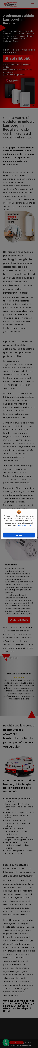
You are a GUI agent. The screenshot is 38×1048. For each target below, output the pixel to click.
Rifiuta (19, 530)
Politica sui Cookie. (24, 525)
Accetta (19, 535)
